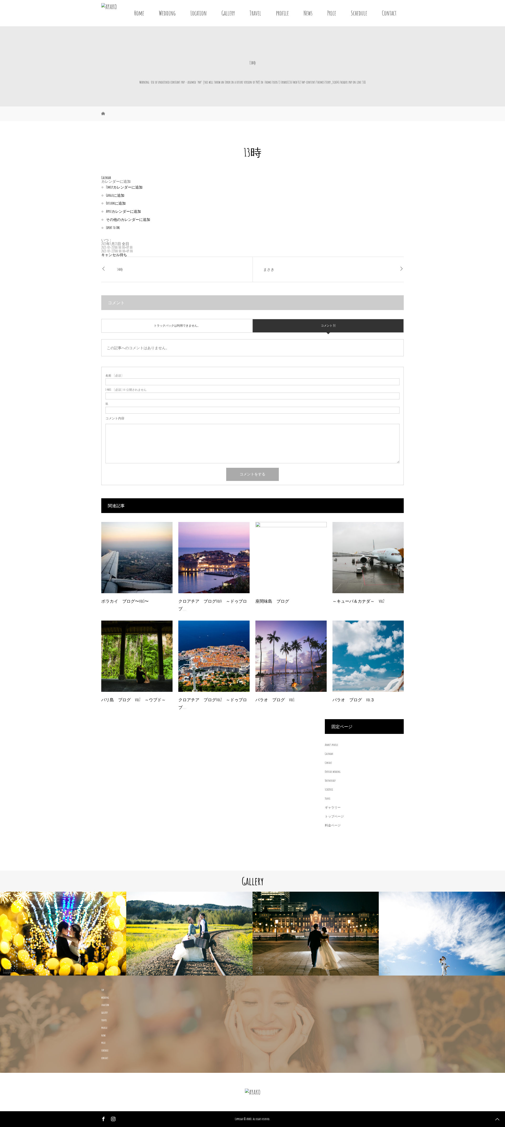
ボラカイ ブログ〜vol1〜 (125, 601)
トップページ (334, 816)
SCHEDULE (329, 789)
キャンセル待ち (114, 254)
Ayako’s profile (331, 745)
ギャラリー (333, 807)
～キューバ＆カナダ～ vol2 (358, 601)
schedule (104, 1050)
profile (282, 13)
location (105, 1005)
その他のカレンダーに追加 (128, 219)
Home (139, 13)
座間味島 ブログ (272, 601)
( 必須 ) (113, 375)
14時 (120, 269)
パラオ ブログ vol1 (274, 699)
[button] (116, 181)
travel (104, 1020)
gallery (104, 1012)
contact (104, 1058)
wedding (105, 997)
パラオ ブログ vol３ (353, 699)
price (103, 1043)
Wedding (167, 13)
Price (331, 13)
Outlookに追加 (116, 203)
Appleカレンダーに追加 (123, 211)
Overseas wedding (332, 772)
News (308, 13)
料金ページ (333, 825)
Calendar (329, 754)
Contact (389, 13)
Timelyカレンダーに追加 (124, 187)
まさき (268, 269)
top (102, 990)
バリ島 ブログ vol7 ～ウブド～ (133, 699)
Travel (255, 13)
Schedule (359, 13)
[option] (63, 934)
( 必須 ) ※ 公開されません (126, 389)
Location (198, 13)
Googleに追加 (115, 195)
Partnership (330, 781)
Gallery (228, 13)
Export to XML (113, 227)
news (103, 1035)
